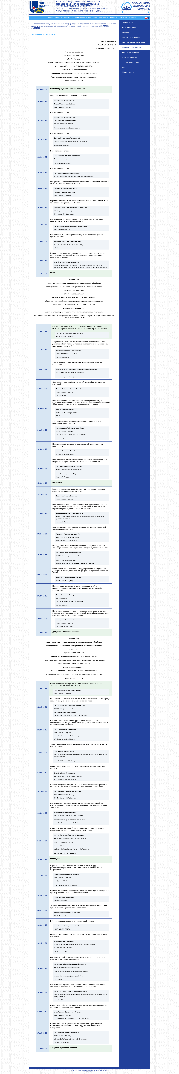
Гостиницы (126, 32)
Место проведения (129, 27)
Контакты (132, 18)
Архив (95, 18)
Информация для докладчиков (133, 42)
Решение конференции (131, 62)
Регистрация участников (131, 37)
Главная (50, 18)
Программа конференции (131, 47)
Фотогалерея (103, 18)
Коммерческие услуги (83, 18)
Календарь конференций (64, 18)
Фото (123, 67)
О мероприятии (128, 22)
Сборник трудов (128, 72)
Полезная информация (118, 18)
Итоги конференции (129, 57)
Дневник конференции (130, 52)
